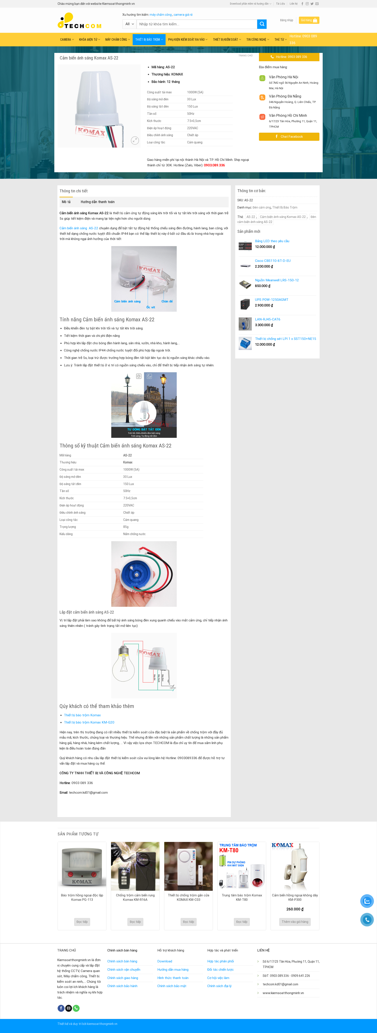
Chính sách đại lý (219, 986)
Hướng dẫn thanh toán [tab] (98, 202)
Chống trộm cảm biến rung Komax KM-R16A (135, 897)
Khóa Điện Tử (88, 39)
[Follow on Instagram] (307, 4)
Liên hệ (294, 3)
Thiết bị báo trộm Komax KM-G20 (89, 722)
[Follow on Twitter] (312, 4)
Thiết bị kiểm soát (225, 39)
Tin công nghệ (256, 39)
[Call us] (76, 1008)
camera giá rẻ (183, 14)
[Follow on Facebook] (302, 4)
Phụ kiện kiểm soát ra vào (186, 39)
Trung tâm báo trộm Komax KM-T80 (242, 897)
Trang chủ (245, 55)
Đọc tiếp (82, 921)
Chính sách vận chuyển (123, 970)
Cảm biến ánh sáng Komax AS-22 (283, 217)
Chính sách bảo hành (122, 986)
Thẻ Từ (279, 39)
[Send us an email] (317, 4)
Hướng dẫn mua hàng (172, 970)
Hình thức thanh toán (172, 978)
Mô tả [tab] (66, 202)
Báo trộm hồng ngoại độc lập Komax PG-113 (82, 897)
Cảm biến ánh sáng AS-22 (79, 228)
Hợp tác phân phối (220, 961)
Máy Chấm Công (116, 39)
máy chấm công (161, 14)
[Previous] (58, 885)
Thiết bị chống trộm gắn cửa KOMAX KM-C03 (188, 897)
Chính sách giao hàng (122, 978)
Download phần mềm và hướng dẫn (249, 3)
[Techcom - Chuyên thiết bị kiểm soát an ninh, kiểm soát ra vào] (87, 20)
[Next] (319, 885)
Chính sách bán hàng (122, 961)
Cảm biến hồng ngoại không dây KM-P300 (295, 897)
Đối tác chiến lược (220, 970)
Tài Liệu (280, 3)
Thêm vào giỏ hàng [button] (295, 921)
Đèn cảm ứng (262, 207)
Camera (65, 39)
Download (164, 961)
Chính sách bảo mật (171, 986)
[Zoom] (135, 140)
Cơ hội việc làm (218, 978)
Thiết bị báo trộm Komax (82, 715)
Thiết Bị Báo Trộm (147, 39)
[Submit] (262, 24)
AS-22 (251, 217)
